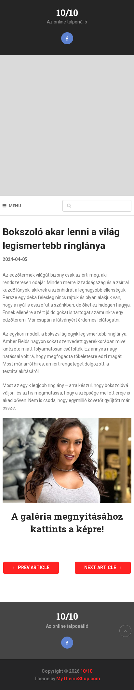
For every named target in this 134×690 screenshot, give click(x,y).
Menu (15, 205)
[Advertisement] (67, 125)
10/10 (67, 13)
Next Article (100, 567)
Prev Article (33, 567)
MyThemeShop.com (78, 678)
